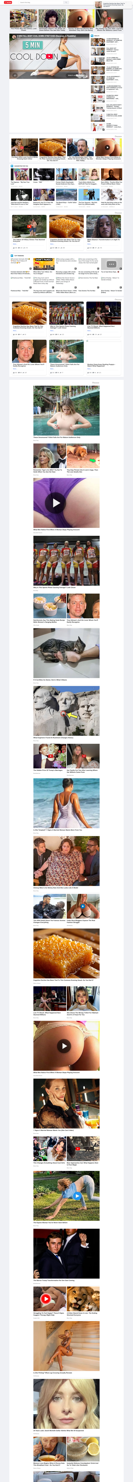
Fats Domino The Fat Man (86, 291)
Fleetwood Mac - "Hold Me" (20, 291)
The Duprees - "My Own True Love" (20, 183)
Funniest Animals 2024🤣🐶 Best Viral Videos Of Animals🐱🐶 (21, 272)
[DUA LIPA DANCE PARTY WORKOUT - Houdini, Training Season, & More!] (98, 108)
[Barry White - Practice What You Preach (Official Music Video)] (111, 174)
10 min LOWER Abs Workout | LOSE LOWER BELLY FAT (113, 59)
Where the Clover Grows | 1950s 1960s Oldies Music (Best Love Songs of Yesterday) (66, 291)
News (65, 186)
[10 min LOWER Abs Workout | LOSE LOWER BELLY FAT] (98, 61)
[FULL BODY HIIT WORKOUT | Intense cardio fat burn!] (98, 52)
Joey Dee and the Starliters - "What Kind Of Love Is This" (20, 203)
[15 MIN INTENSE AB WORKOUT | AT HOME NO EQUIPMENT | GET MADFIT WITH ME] (98, 42)
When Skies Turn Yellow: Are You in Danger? (42, 272)
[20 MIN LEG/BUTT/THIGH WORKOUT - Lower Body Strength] (98, 127)
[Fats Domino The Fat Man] (89, 283)
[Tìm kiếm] (66, 2)
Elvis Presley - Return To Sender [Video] (111, 291)
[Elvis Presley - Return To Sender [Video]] (111, 283)
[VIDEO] (8, 2)
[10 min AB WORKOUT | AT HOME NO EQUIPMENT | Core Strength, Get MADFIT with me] (98, 80)
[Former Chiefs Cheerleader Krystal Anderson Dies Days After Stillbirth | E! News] (66, 174)
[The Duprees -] (21, 174)
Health (96, 36)
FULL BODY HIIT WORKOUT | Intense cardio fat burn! (112, 50)
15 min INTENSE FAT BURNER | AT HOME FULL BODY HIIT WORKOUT (114, 68)
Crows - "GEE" (37, 182)
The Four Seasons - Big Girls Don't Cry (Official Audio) (87, 203)
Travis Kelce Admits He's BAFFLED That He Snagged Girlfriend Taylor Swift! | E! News (89, 183)
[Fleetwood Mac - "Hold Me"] (21, 283)
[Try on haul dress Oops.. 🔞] (111, 264)
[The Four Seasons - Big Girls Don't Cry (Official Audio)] (89, 195)
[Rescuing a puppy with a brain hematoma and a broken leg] (66, 264)
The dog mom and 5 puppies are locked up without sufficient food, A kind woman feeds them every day (44, 291)
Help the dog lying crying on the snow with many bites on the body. (111, 203)
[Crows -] (44, 174)
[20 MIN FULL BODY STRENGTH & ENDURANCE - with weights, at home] (98, 99)
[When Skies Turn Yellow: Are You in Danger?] (44, 264)
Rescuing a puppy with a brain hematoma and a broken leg (66, 272)
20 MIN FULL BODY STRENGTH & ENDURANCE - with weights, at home (112, 97)
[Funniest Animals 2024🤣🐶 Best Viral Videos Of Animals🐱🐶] (21, 264)
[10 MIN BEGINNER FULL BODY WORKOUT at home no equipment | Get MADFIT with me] (98, 89)
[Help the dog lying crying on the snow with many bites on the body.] (111, 195)
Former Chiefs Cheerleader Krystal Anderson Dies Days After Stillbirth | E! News (65, 183)
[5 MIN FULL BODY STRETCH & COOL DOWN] (98, 118)
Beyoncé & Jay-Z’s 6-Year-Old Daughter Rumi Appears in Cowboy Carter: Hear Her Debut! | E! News (43, 203)
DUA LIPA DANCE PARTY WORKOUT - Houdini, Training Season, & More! (114, 106)
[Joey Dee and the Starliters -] (21, 195)
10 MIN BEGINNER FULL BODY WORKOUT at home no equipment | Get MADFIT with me (114, 87)
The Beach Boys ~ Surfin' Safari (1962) (66, 203)
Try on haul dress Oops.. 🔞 (110, 272)
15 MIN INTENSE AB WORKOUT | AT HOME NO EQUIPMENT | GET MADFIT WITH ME (114, 40)
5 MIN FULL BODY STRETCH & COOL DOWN (114, 115)
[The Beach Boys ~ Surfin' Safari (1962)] (66, 195)
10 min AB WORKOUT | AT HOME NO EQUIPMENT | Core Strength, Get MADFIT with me (113, 78)
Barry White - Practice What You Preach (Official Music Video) (111, 183)
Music (21, 186)
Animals (112, 207)
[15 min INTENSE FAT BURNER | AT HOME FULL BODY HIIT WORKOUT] (98, 70)
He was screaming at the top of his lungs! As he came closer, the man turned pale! (88, 272)
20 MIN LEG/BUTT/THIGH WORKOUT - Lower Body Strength (113, 125)
